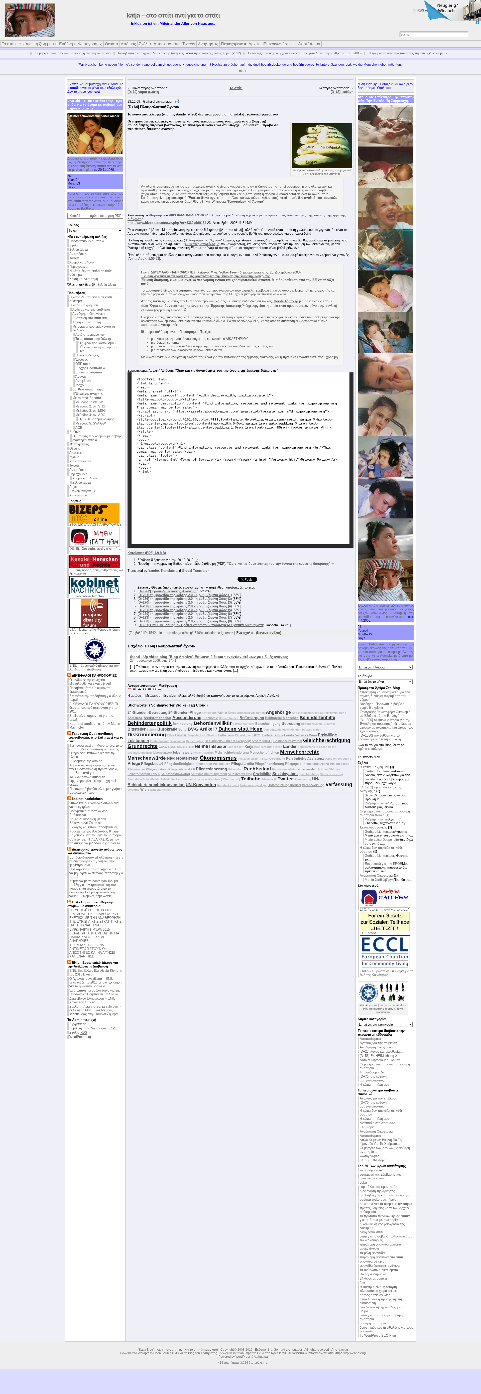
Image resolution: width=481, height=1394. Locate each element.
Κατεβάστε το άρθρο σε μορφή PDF (95, 216)
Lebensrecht (327, 746)
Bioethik (329, 723)
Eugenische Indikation (202, 735)
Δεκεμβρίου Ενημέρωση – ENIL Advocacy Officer (92, 1000)
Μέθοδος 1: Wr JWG (90, 402)
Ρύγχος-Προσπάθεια (90, 368)
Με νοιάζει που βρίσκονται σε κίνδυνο (93, 328)
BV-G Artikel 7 (202, 729)
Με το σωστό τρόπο (86, 398)
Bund (182, 729)
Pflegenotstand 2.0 (181, 769)
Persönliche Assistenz (305, 758)
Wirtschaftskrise (160, 789)
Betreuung (291, 723)
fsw (362, 1283)
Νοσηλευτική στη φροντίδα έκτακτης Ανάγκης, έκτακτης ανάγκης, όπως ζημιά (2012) (179, 53)
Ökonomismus (218, 758)
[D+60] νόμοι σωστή (143, 92)
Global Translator (195, 571)
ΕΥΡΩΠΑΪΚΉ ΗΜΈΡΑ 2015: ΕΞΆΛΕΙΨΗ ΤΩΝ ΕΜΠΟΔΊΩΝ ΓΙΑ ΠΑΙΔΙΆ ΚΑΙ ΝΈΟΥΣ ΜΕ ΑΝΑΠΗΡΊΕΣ (94, 935)
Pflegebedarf (152, 763)
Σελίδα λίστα (78, 249)
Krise (278, 746)
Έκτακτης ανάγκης (89, 393)
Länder (290, 746)
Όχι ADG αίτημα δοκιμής (96, 419)
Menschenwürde (147, 758)
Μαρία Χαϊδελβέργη (379, 880)
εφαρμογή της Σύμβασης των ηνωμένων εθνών (381, 1176)
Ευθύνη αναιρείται (88, 372)
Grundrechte (143, 746)
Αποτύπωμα (78, 495)
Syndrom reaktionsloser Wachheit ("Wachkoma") (208, 779)
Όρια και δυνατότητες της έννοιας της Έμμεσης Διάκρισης (196, 306)
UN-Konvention (201, 784)
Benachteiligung (268, 724)
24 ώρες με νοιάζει (373, 1278)
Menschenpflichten (264, 752)
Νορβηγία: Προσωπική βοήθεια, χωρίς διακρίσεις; (383, 706)
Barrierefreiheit (228, 718)
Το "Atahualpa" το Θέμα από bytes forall (259, 1353)
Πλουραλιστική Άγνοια (245, 201)
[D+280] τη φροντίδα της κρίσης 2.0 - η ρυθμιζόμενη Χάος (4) (185, 606)
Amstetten (258, 712)
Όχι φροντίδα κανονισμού (96, 343)
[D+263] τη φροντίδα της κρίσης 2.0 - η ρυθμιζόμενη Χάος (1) (185, 595)
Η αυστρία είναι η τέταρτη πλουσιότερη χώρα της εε (378, 1289)
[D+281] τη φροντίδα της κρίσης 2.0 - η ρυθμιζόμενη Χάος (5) (185, 610)
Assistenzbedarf (157, 718)
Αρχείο (74, 487)
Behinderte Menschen (282, 718)
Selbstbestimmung (175, 774)
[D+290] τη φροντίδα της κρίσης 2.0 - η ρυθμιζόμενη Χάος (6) (185, 614)
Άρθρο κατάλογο (81, 262)
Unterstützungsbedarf (284, 785)
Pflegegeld (293, 764)
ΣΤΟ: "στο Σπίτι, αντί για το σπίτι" (384, 909)
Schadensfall (307, 769)
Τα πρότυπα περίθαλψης (93, 339)
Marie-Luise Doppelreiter (382, 840)
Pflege (134, 763)
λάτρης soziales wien (375, 1295)
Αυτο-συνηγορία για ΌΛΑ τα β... (383, 1060)
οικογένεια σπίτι (371, 1232)
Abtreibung (209, 712)
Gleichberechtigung (326, 740)
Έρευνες (81, 359)
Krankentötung (264, 746)
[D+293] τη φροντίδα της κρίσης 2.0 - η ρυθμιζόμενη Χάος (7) (185, 617)
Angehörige (278, 712)
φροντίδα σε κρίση (373, 1261)
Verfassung (338, 784)
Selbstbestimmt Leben (144, 774)
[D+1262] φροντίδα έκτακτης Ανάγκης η (168, 591)
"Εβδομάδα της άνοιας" (86, 761)
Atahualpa (261, 1356)
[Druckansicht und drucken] (177, 101)
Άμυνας (80, 376)
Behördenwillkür (212, 723)
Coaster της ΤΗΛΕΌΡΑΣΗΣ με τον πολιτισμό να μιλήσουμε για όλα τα (94, 841)
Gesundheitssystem (287, 741)
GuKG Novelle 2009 (181, 746)
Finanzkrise (243, 735)
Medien (197, 752)
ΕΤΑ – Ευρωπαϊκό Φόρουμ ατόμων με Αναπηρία (94, 631)
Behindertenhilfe (317, 717)
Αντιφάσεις (83, 381)
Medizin (208, 752)
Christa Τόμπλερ (285, 301)
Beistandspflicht (243, 723)
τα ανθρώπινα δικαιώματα (379, 1270)
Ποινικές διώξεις (87, 355)
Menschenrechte (299, 752)
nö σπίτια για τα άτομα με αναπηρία (386, 1204)
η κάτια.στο (209, 1349)
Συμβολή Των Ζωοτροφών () (93, 1028)
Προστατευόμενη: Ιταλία (86, 241)
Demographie (272, 729)
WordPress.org (80, 1037)
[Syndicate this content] (69, 675)
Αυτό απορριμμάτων (90, 334)
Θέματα (74, 448)
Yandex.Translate (161, 571)
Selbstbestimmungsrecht (209, 774)
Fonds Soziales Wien (300, 735)
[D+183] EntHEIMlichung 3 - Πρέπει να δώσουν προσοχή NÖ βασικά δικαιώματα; (201, 625)
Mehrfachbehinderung (232, 752)
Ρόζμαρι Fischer (376, 803)
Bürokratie (167, 729)
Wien (144, 789)
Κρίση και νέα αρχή (83, 279)
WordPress (243, 1356)
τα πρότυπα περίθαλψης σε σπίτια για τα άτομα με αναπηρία (385, 1218)
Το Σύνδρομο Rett (373, 1072)
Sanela (370, 779)
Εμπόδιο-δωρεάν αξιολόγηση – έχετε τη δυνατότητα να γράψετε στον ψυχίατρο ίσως (96, 861)
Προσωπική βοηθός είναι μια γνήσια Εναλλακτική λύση (95, 790)
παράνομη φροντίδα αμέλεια (380, 1244)
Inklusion (218, 746)
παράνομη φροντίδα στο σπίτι (381, 1257)
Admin (222, 712)
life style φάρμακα (373, 1274)
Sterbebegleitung (331, 774)
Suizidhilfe (168, 779)
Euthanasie (226, 735)
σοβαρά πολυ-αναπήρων (378, 1199)
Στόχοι (79, 385)
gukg (363, 1182)
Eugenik (181, 735)
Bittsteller (137, 729)
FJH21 (256, 735)
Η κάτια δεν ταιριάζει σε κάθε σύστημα (90, 299)
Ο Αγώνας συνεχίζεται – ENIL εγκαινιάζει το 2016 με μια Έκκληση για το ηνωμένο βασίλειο (95, 982)
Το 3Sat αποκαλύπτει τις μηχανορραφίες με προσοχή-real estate (92, 780)
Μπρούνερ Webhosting (350, 1353)
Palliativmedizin (248, 758)
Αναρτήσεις (77, 254)
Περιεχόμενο (78, 266)
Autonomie (210, 718)
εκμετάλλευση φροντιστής (378, 1187)
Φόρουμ (155, 215)
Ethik (170, 735)
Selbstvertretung (240, 774)
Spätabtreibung (309, 774)
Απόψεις (75, 453)
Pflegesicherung (211, 769)
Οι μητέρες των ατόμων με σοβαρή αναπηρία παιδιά (73, 53)
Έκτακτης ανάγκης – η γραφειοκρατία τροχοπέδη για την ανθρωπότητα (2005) (305, 53)
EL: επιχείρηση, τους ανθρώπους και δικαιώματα (96, 572)
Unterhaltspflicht (228, 785)
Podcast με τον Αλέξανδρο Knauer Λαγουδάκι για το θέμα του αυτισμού (96, 833)
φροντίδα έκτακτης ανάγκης (380, 1266)
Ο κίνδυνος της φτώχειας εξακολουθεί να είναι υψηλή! (90, 681)
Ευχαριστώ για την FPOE (383, 864)
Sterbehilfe (135, 779)
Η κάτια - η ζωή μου (83, 305)
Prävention (235, 769)
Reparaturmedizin (284, 769)
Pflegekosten (136, 769)
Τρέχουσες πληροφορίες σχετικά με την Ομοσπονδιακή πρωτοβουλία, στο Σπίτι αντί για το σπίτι (95, 769)
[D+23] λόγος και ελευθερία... (381, 1051)
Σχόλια (74, 245)
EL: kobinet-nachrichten (86, 596)
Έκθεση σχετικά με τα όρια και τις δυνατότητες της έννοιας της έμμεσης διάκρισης (206, 276)
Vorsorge (133, 789)
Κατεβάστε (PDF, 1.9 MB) (147, 553)
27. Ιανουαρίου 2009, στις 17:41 (153, 660)
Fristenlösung (159, 741)
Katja (249, 747)
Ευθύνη (74, 432)
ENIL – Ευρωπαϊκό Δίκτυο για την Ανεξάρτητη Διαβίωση (94, 667)
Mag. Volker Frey (224, 272)
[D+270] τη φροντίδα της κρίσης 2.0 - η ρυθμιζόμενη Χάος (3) (185, 602)
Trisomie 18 (269, 779)
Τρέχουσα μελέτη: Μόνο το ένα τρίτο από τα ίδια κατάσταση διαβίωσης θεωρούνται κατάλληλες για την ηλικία (96, 751)
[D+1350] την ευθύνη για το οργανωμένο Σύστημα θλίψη (380, 737)
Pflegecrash (203, 763)
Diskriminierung (147, 734)
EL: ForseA (368, 933)
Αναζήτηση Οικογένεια (88, 314)
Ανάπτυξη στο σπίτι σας (89, 318)
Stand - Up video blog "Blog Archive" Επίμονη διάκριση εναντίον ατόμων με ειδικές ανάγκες (209, 657)
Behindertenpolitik (150, 723)
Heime (201, 746)
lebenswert (182, 752)
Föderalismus (272, 735)
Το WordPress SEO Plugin (379, 1335)
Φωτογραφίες (79, 444)
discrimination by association (301, 729)
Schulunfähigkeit (329, 769)
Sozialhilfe (262, 774)
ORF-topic (82, 364)
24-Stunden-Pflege (184, 712)
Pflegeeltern (221, 763)
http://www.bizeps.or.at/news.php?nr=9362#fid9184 (167, 223)
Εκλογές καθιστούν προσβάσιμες (93, 827)
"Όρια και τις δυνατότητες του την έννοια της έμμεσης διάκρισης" (278, 564)
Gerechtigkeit (195, 741)
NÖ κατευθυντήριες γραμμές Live (98, 349)
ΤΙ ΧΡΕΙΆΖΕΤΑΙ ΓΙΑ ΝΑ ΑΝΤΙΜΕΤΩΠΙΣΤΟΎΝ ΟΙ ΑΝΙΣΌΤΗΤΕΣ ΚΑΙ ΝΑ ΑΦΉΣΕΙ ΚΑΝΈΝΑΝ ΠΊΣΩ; (92, 950)
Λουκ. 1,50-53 (148, 258)
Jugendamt (236, 746)
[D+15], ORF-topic (373, 1160)
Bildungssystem (312, 723)
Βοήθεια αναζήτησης (87, 389)
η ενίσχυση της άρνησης (377, 1191)
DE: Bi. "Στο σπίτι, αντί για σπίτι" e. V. (95, 550)
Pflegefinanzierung (269, 764)
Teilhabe (251, 778)
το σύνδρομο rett (372, 1170)
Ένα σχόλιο (244, 633)
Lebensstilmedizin (140, 752)
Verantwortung (313, 785)
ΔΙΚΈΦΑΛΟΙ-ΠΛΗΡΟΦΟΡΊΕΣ (191, 215)
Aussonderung (186, 717)
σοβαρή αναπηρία (373, 1323)
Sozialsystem (285, 774)
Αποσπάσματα (80, 461)
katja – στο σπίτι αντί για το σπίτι (173, 15)
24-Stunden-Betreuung (147, 712)
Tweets (74, 258)
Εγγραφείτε (77, 1024)
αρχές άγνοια (369, 1248)
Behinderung (183, 724)
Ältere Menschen (239, 712)
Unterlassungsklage (253, 785)
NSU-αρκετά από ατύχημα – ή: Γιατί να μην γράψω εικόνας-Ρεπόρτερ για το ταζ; (96, 873)
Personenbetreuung (338, 758)
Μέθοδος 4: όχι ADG (90, 415)
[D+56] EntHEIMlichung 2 (378, 1056)
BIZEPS (151, 729)
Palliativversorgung (272, 758)
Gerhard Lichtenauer (379, 771)
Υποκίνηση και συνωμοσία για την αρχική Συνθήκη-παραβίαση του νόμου (385, 696)
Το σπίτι (236, 88)
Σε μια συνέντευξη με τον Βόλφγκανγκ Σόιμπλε (87, 821)
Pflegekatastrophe (316, 763)
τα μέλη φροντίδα (372, 1253)
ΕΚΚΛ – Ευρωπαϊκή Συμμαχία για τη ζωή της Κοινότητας (386, 973)
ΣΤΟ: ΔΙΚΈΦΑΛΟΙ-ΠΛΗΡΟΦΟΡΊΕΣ (95, 524)
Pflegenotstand (156, 769)
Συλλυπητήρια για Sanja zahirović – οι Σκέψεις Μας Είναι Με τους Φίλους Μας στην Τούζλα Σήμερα (95, 1010)
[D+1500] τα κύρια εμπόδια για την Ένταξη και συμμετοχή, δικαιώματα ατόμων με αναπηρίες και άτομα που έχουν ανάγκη (386, 725)
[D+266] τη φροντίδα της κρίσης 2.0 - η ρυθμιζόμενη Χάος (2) (185, 599)
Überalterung (302, 779)
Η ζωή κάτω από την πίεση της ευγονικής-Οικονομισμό (408, 53)
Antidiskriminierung (333, 712)
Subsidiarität (151, 779)
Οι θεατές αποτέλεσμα (202, 244)
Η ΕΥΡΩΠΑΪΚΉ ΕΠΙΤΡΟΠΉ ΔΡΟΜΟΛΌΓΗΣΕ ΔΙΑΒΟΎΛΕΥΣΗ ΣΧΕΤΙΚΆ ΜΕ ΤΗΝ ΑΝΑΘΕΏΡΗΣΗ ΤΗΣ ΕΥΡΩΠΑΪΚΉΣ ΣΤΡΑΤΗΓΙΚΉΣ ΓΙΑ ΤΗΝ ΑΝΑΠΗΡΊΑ (95, 917)
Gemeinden (177, 741)
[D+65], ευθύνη (342, 92)
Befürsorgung (251, 718)
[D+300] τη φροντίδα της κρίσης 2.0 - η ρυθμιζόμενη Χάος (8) (185, 621)
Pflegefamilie (242, 763)
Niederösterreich (183, 758)
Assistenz (135, 718)
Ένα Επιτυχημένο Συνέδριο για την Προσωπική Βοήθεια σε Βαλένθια (95, 992)
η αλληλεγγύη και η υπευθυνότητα (385, 1195)
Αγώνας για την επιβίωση (91, 309)
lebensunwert (162, 752)
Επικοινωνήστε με (82, 491)
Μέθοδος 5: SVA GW (90, 423)
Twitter (285, 778)
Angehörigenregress (305, 712)
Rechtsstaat (257, 768)
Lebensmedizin (308, 746)
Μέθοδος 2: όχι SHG (90, 406)
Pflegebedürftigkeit (179, 764)
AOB (78, 428)
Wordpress (145, 1353)
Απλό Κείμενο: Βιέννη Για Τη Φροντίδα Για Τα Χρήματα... (381, 1142)
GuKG (163, 746)
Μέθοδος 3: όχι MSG (90, 410)
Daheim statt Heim (240, 729)
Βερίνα (370, 795)
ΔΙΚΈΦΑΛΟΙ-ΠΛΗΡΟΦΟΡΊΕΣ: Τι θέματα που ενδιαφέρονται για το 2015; (93, 707)
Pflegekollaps (339, 763)
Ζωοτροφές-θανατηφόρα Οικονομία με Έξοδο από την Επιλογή (385, 714)
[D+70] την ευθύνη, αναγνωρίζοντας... (374, 1078)
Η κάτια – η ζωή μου (374, 767)
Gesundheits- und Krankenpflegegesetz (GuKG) (238, 741)
